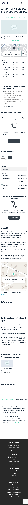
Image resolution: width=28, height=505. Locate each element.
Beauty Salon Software (14, 492)
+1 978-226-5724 (15, 41)
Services (3, 390)
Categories (12, 390)
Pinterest (14, 478)
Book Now (14, 433)
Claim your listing (15, 422)
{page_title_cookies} (14, 450)
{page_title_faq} (14, 462)
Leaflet (11, 290)
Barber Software (14, 494)
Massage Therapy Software (14, 497)
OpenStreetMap (18, 290)
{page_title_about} (14, 457)
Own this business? (8, 106)
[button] (13, 274)
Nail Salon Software (14, 490)
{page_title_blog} (14, 464)
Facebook (14, 471)
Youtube (14, 476)
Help (14, 459)
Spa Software (14, 487)
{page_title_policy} (14, 445)
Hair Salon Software (14, 485)
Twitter (14, 473)
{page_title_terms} (14, 447)
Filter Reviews (4, 166)
